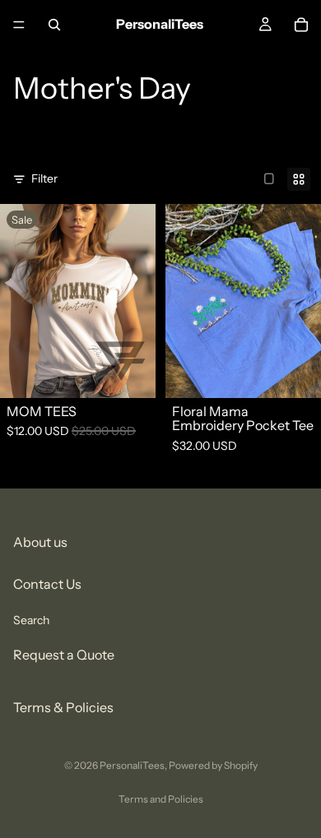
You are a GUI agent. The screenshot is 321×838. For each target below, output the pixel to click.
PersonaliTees (132, 765)
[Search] (54, 25)
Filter (44, 178)
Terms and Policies (161, 799)
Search (31, 619)
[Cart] (301, 25)
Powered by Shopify (213, 765)
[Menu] (19, 25)
